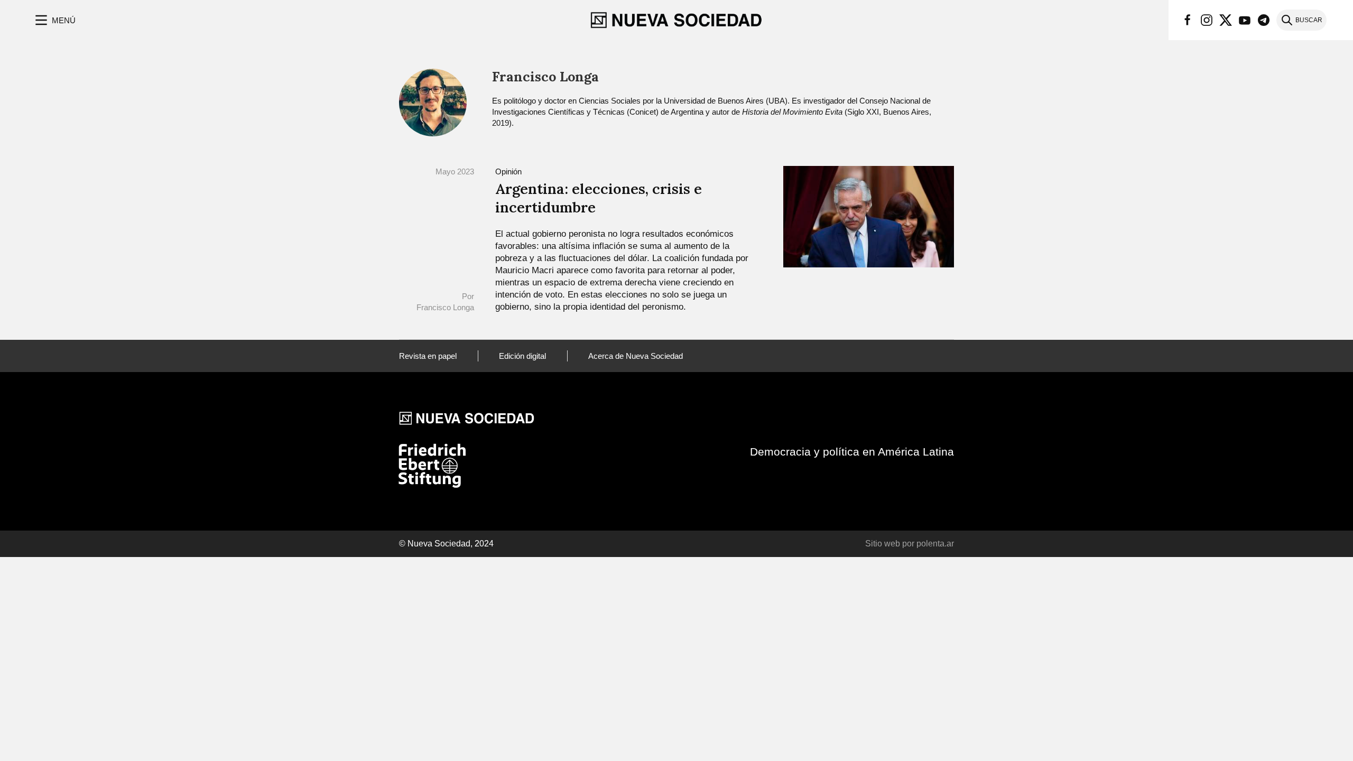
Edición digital (522, 355)
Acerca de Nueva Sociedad (635, 355)
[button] (54, 20)
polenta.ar (935, 543)
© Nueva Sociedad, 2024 (446, 543)
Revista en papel (428, 355)
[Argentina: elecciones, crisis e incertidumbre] (868, 215)
